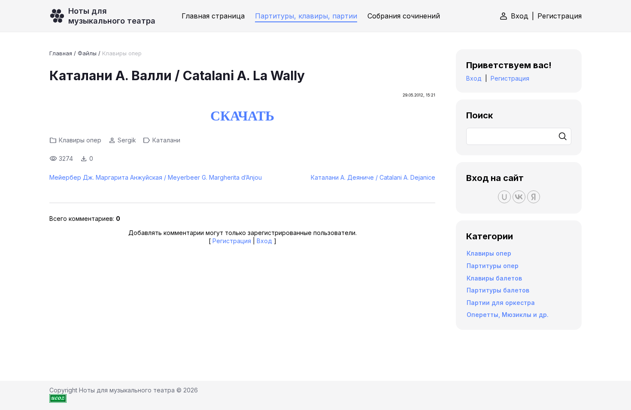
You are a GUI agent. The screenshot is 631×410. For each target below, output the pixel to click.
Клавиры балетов (494, 278)
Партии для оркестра (501, 302)
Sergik (127, 140)
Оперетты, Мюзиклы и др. (508, 314)
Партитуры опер (493, 265)
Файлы (87, 53)
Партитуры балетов (498, 290)
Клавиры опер (122, 53)
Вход (519, 16)
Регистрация (559, 16)
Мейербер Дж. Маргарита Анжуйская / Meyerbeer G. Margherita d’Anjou (155, 177)
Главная (60, 53)
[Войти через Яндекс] (533, 196)
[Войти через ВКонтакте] (519, 196)
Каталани (166, 140)
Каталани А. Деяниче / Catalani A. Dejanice (373, 177)
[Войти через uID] (504, 196)
